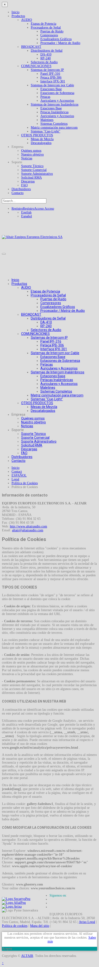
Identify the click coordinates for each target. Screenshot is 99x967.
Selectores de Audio (44, 62)
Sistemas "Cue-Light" (45, 131)
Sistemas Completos (54, 124)
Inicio (15, 12)
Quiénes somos (31, 150)
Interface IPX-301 (52, 81)
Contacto (18, 193)
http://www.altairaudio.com (28, 526)
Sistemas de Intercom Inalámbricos (54, 104)
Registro (23, 208)
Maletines (46, 120)
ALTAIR (27, 956)
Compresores (49, 35)
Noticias (26, 158)
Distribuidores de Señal (46, 50)
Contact (17, 471)
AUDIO (26, 20)
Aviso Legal (87, 922)
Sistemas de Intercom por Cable (52, 85)
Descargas (28, 181)
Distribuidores (21, 189)
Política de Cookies (25, 483)
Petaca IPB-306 (51, 77)
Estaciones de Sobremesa (57, 93)
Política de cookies (14, 926)
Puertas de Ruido (51, 31)
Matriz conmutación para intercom (54, 127)
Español (26, 216)
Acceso (44, 208)
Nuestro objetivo (32, 154)
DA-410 (45, 54)
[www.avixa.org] (12, 906)
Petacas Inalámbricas (54, 112)
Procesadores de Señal (46, 27)
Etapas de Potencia (43, 23)
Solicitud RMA (31, 177)
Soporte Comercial (34, 170)
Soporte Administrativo (37, 174)
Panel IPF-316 (50, 73)
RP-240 (45, 58)
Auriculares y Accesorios (57, 100)
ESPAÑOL (19, 475)
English (26, 212)
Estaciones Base (51, 89)
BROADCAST (31, 47)
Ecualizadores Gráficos (56, 39)
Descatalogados (41, 143)
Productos (18, 16)
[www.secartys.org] (16, 899)
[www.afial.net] (14, 902)
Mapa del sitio (39, 926)
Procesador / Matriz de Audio (60, 43)
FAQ (24, 185)
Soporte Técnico (32, 166)
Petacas (45, 97)
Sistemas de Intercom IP (47, 70)
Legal (15, 479)
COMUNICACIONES (36, 66)
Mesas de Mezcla (42, 139)
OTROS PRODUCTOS (37, 135)
